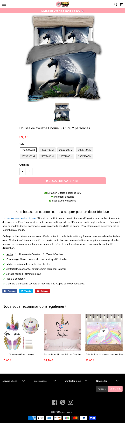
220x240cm (47, 156)
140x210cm (47, 149)
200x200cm (66, 149)
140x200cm (28, 149)
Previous (5, 333)
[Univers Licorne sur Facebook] (55, 404)
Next (119, 333)
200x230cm (28, 156)
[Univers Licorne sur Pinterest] (63, 404)
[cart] (121, 4)
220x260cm (66, 156)
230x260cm (84, 156)
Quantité (24, 164)
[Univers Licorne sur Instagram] (70, 404)
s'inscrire (115, 389)
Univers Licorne (65, 412)
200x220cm (84, 149)
